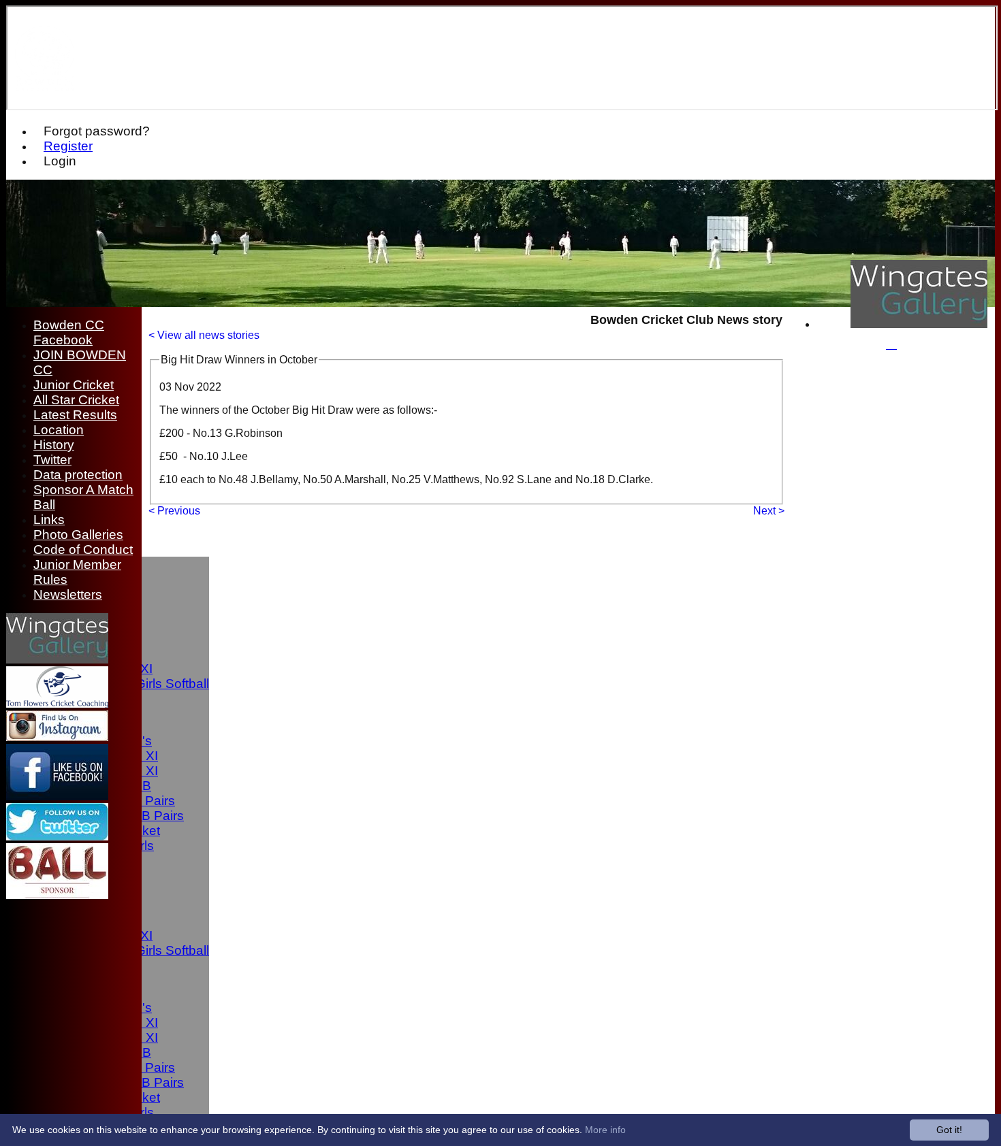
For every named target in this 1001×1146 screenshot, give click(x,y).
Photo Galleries (78, 534)
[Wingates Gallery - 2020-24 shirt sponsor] (919, 324)
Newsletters (67, 594)
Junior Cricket (73, 385)
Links (49, 519)
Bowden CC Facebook (68, 332)
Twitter (52, 460)
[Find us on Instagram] (57, 737)
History (53, 445)
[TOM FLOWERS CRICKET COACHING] (57, 704)
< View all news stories (203, 335)
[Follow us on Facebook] (57, 796)
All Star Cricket (76, 400)
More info (605, 1129)
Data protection (78, 475)
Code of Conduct (83, 549)
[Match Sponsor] (57, 895)
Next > (768, 511)
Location (58, 430)
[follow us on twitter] (57, 836)
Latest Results (75, 415)
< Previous (174, 511)
